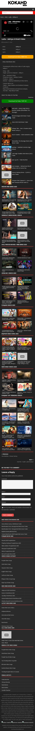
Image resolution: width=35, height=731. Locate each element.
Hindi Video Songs (6, 564)
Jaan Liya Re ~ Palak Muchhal (19, 160)
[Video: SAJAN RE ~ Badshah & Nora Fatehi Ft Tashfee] (9, 377)
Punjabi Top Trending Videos (12, 395)
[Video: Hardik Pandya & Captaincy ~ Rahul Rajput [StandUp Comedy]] (9, 284)
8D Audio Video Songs (7, 664)
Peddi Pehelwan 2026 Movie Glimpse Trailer (9, 392)
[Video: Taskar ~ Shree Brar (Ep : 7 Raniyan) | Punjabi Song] (25, 419)
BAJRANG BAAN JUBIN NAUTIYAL (9, 531)
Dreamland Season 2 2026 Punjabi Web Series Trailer (24, 212)
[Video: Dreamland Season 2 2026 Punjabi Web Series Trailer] (25, 209)
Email (3, 497)
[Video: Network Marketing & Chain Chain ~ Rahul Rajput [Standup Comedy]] (9, 298)
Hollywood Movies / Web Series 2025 (14, 244)
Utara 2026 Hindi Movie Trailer (20, 122)
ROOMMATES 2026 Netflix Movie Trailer (24, 270)
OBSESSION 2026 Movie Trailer (8, 270)
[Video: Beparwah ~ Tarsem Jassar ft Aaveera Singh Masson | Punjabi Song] (25, 433)
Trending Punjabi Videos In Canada (10, 671)
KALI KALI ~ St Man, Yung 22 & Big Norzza (25, 392)
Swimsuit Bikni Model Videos (12, 215)
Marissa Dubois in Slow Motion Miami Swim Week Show (24, 241)
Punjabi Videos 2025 (8, 305)
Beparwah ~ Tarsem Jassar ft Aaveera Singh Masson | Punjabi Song (24, 436)
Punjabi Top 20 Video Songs (8, 657)
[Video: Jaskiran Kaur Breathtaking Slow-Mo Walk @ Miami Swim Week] (9, 238)
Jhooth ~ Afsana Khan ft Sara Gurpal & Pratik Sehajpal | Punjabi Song (8, 436)
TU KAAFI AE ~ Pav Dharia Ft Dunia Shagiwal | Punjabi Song (8, 423)
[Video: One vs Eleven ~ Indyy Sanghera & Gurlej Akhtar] (9, 446)
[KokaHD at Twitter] (6, 722)
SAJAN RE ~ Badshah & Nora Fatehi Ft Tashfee (9, 380)
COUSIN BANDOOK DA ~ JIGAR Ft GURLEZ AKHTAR (8, 331)
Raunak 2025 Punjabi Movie (8, 540)
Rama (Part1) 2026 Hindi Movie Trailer (23, 380)
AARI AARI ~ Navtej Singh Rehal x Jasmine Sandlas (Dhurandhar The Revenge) (21, 110)
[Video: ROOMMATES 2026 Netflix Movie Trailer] (25, 267)
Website (4, 502)
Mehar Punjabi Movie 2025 (8, 551)
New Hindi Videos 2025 (9, 367)
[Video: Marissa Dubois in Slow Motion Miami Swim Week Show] (22, 238)
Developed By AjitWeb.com (17, 729)
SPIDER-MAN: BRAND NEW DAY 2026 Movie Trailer (8, 258)
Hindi (6, 17)
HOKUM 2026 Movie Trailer (24, 258)
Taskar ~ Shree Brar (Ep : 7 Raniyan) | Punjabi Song (24, 422)
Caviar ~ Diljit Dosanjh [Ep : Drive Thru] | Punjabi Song (24, 449)
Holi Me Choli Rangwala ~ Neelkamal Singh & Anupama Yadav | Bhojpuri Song (8, 363)
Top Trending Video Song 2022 (9, 660)
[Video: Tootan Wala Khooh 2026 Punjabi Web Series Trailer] (9, 209)
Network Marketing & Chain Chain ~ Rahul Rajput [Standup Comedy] (8, 302)
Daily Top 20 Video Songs (8, 582)
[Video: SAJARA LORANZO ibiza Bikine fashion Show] (9, 225)
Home (2, 17)
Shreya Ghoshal (6, 682)
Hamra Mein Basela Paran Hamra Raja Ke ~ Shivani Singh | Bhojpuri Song (24, 362)
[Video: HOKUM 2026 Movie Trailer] (25, 255)
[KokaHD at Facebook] (27, 722)
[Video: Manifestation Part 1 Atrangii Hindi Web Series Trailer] (25, 197)
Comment (4, 479)
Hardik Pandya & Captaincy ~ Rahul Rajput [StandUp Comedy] (8, 287)
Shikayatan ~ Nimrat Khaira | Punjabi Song (9, 409)
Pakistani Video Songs (7, 626)
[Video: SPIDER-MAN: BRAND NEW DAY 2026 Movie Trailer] (9, 255)
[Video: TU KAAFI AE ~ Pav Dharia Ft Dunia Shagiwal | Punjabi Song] (9, 419)
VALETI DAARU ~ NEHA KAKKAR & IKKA (22, 134)
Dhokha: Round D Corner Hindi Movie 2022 (12, 601)
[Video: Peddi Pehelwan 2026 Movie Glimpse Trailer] (9, 390)
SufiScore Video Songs (7, 575)
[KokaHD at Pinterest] (16, 722)
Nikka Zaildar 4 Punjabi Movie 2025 (10, 545)
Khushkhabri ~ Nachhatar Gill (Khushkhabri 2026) (8, 319)
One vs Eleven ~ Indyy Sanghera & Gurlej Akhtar (8, 449)
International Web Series (8, 615)
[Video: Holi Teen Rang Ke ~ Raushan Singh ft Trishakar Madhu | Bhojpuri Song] (25, 344)
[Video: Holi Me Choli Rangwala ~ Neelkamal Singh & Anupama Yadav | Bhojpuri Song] (9, 359)
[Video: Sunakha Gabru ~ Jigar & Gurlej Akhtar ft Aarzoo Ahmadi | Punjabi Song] (25, 406)
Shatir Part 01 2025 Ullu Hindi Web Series (12, 640)
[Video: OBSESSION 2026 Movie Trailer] (9, 267)
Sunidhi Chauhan (6, 690)
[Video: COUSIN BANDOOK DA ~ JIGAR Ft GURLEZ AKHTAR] (9, 328)
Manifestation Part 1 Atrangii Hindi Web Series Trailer (25, 200)
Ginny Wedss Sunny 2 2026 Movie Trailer (12, 524)
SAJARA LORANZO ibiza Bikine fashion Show (7, 228)
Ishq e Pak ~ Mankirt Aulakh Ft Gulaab (24, 331)
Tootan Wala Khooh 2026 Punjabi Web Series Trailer (8, 212)
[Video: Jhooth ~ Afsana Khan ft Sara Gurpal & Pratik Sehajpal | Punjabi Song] (9, 433)
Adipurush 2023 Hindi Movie (8, 590)
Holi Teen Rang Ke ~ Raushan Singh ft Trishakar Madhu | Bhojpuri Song (24, 348)
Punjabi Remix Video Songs (8, 649)
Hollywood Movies (6, 611)
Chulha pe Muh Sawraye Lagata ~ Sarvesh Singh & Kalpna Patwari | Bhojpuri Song (8, 348)
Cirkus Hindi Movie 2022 (9, 62)
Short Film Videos (6, 618)
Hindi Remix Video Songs (8, 653)
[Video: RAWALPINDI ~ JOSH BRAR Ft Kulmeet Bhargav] (25, 316)
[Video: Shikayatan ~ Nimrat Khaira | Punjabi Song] (9, 406)
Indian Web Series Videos (8, 607)
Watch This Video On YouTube (10, 95)
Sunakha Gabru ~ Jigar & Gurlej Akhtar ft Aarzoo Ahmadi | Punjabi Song (24, 410)
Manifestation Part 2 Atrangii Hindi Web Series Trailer (9, 200)
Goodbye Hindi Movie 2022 (8, 595)
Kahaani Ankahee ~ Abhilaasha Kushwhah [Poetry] (23, 302)
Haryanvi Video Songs (7, 568)
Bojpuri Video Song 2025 (10, 334)
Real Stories (5, 622)
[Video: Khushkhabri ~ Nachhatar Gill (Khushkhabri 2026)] (9, 316)
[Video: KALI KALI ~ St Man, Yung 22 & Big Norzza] (25, 390)
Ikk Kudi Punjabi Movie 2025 (8, 554)
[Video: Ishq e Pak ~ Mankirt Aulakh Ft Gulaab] (25, 328)
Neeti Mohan (5, 685)
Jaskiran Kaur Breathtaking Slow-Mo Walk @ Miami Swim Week (9, 241)
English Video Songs (7, 571)
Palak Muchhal (5, 679)
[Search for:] (17, 12)
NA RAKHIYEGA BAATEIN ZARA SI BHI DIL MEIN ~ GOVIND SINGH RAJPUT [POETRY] (23, 288)
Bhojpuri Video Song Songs (8, 579)
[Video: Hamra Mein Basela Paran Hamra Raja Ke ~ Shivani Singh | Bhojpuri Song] (22, 359)
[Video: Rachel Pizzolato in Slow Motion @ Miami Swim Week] (22, 225)
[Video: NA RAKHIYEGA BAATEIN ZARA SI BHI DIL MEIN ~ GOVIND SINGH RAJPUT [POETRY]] (25, 284)
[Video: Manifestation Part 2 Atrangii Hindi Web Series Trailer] (9, 197)
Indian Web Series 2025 (9, 187)
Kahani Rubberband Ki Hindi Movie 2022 (11, 598)
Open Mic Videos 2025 (9, 273)
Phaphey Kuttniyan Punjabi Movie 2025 (11, 543)
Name (3, 491)
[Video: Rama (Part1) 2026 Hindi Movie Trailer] (25, 377)
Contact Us (29, 694)
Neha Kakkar (5, 687)
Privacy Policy (23, 694)
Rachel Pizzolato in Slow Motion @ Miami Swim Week (24, 228)
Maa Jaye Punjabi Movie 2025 (9, 548)
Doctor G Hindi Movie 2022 (8, 593)
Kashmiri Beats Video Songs (8, 668)
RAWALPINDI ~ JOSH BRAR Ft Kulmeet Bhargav (24, 319)
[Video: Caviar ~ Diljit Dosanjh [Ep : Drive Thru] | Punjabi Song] (25, 446)
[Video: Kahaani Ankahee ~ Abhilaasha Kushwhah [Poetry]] (25, 298)
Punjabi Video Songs (7, 560)
